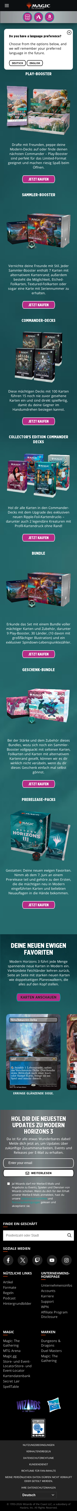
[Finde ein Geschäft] (69, 1235)
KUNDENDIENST (38, 1464)
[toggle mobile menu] (6, 5)
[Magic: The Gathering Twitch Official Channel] (37, 1260)
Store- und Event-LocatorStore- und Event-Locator (17, 1366)
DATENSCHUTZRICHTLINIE (38, 1458)
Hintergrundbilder (17, 1303)
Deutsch (17, 63)
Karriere (47, 1296)
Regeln (8, 1293)
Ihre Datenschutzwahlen (38, 1487)
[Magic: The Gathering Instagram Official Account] (66, 1260)
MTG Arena (12, 1350)
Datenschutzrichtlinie (34, 1198)
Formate (9, 1287)
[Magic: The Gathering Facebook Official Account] (8, 1260)
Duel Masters (51, 1350)
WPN (45, 1307)
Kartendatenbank (16, 1376)
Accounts (48, 1290)
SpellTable (11, 1386)
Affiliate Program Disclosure (54, 1314)
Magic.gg (10, 1356)
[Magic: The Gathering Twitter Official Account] (23, 1260)
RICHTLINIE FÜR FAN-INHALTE (38, 1470)
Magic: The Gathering (11, 1343)
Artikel (8, 1282)
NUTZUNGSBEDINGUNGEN (38, 1445)
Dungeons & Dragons (51, 1343)
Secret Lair (11, 1381)
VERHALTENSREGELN (38, 1451)
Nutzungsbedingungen (26, 1202)
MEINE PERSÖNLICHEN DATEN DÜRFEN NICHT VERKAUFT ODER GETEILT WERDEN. (38, 1479)
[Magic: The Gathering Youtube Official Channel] (52, 1260)
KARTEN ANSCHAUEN (38, 997)
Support (47, 1301)
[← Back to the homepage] (38, 5)
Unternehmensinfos (56, 1285)
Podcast (9, 1298)
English (35, 63)
